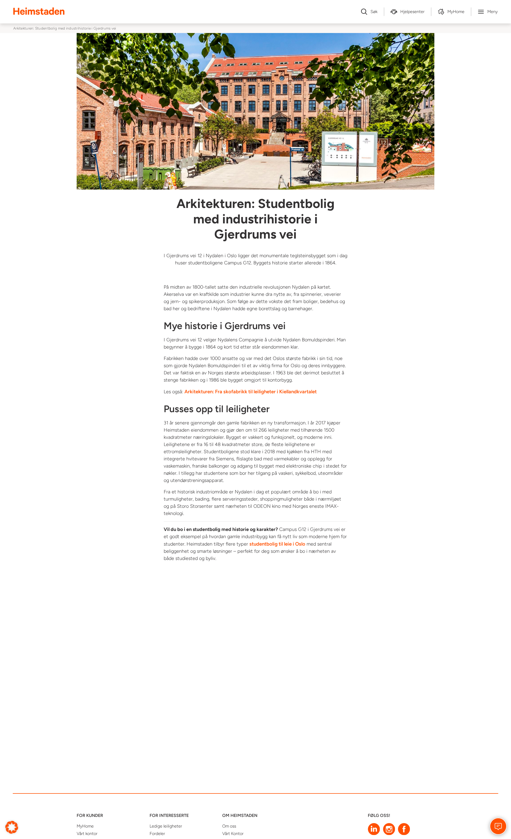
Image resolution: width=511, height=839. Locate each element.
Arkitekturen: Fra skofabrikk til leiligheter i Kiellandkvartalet (250, 391)
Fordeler (157, 833)
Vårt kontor (87, 833)
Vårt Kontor (233, 833)
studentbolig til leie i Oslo (277, 544)
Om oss (229, 826)
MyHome (85, 826)
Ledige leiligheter (166, 826)
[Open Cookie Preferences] (11, 826)
